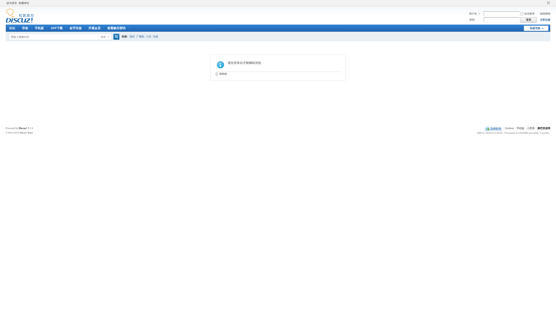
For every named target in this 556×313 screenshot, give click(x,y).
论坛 (12, 28)
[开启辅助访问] (544, 3)
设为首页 (12, 3)
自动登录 (529, 13)
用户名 (473, 13)
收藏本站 (24, 3)
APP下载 (57, 28)
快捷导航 (535, 28)
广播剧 (140, 36)
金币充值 (76, 28)
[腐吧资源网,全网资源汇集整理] (20, 21)
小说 (148, 36)
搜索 (103, 36)
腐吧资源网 (543, 128)
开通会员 (94, 28)
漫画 (132, 36)
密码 (472, 19)
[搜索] (116, 36)
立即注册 (545, 19)
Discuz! (23, 128)
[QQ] (493, 128)
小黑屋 (531, 128)
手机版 (39, 28)
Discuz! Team (26, 133)
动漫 (155, 36)
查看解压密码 (116, 28)
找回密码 (545, 13)
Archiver (509, 128)
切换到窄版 (547, 3)
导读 (25, 28)
